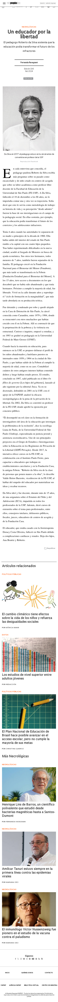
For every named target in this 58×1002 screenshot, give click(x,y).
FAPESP (3, 985)
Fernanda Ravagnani (29, 63)
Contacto (49, 973)
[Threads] (30, 959)
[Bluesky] (26, 959)
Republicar (51, 548)
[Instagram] (22, 959)
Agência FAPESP (15, 985)
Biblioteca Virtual (31, 985)
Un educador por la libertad (29, 35)
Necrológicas (29, 27)
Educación (28, 78)
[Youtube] (39, 959)
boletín (42, 3)
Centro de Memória (49, 985)
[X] (19, 959)
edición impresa (50, 3)
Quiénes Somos (27, 973)
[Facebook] (16, 959)
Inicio (7, 973)
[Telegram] (34, 959)
